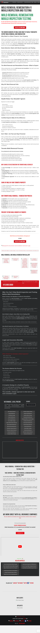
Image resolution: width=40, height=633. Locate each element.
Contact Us (20, 533)
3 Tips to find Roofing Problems (21, 250)
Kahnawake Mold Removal (27, 422)
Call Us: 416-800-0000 (20, 27)
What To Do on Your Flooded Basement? (10, 574)
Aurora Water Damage (11, 420)
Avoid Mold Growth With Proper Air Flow (29, 567)
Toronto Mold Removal (29, 250)
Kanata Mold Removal (27, 426)
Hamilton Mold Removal (28, 413)
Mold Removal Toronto (36, 250)
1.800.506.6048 (21, 623)
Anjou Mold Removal (11, 417)
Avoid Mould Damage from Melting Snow (29, 564)
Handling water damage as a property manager (8, 250)
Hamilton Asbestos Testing (27, 411)
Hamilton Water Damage (28, 415)
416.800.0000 (8, 284)
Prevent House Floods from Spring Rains (10, 570)
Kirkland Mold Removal (28, 430)
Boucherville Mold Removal (11, 426)
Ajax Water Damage (11, 415)
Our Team (35, 2)
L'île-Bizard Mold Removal (28, 420)
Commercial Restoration (27, 2)
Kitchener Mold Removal (28, 433)
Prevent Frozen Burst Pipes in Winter (11, 572)
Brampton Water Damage (12, 433)
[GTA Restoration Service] (5, 2)
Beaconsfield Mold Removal (11, 424)
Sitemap (24, 618)
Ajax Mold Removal (12, 413)
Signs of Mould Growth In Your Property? (10, 567)
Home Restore (14, 2)
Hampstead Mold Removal (27, 417)
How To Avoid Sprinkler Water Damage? (10, 564)
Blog (32, 2)
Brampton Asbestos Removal (11, 428)
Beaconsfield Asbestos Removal (12, 422)
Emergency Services (20, 2)
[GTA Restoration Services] (20, 616)
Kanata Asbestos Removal (28, 424)
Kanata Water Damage (27, 428)
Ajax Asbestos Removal (11, 411)
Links (26, 618)
